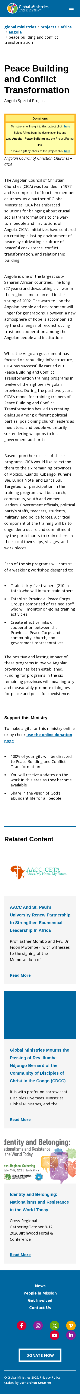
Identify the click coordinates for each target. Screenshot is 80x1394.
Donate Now (40, 1355)
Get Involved (40, 1300)
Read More (20, 975)
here (67, 126)
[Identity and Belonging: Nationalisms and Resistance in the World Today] (40, 1159)
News (40, 1285)
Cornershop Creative (35, 1383)
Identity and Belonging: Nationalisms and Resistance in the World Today (39, 1202)
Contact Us (40, 1307)
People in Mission (40, 1293)
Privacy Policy (50, 1377)
